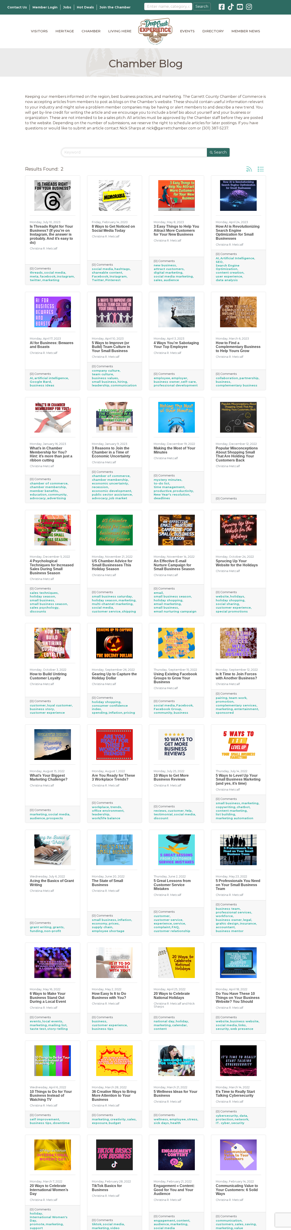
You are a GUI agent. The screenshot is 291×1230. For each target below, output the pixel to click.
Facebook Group (167, 709)
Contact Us (17, 7)
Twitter (98, 280)
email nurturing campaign (175, 611)
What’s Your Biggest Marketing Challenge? (49, 777)
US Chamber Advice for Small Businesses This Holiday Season (112, 565)
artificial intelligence (51, 378)
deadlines (162, 498)
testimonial (163, 814)
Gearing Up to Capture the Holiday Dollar (114, 676)
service (179, 923)
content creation (229, 272)
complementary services (236, 705)
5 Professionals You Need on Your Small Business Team (238, 885)
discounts (38, 611)
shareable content (107, 272)
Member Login (45, 7)
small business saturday (112, 596)
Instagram (118, 276)
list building (225, 814)
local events (52, 1021)
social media (54, 272)
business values (105, 378)
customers (224, 1224)
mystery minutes (167, 479)
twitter (35, 280)
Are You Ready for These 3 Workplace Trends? (113, 777)
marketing (50, 280)
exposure (99, 1123)
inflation (115, 712)
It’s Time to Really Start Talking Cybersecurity (235, 1094)
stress (192, 1119)
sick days (161, 1123)
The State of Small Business (107, 883)
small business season (48, 604)
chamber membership (48, 487)
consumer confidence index (110, 707)
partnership (248, 378)
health (175, 1123)
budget (115, 1123)
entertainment (246, 709)
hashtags (122, 269)
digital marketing (168, 272)
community (57, 494)
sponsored (225, 712)
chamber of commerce (49, 483)
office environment (107, 810)
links (242, 1025)
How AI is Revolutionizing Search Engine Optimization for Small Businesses (238, 232)
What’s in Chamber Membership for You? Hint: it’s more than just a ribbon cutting (51, 454)
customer (38, 705)
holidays (237, 596)
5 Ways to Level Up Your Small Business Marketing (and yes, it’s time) (238, 779)
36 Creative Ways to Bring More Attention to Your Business (114, 1095)
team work (237, 698)
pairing (221, 698)
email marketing (167, 604)
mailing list (57, 1025)
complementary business (236, 385)
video (115, 1228)
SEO (219, 262)
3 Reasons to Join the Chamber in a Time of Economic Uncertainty (111, 452)
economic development (111, 491)
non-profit (52, 931)
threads (36, 272)
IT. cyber (223, 1123)
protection (224, 1119)
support (36, 1228)
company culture (106, 370)
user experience (229, 276)
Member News (245, 31)
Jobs (67, 7)
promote (37, 1224)
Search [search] (220, 152)
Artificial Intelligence (237, 258)
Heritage (64, 31)
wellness (161, 1119)
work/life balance (106, 818)
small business (104, 381)
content (160, 1029)
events (35, 1021)
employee (162, 378)
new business (165, 265)
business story (42, 709)
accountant (225, 927)
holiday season (42, 596)
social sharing (227, 604)
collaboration (227, 378)
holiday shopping (168, 600)
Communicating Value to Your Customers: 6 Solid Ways (237, 1190)
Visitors (39, 31)
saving (250, 1224)
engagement (164, 1220)
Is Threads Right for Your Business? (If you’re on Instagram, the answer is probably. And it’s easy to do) (51, 234)
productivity (183, 491)
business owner (167, 381)
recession (100, 487)
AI (217, 258)
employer (179, 378)
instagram (65, 276)
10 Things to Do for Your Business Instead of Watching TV (51, 1095)
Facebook (100, 276)
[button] (249, 169)
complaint (162, 927)
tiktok (96, 1224)
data (243, 1115)
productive (163, 491)
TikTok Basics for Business (107, 1188)
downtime (61, 1123)
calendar (179, 1025)
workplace (100, 807)
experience (163, 923)
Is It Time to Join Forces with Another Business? (236, 676)
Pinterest (112, 280)
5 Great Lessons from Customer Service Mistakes (172, 885)
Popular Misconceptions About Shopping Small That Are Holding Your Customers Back (237, 454)
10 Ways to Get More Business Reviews (171, 777)
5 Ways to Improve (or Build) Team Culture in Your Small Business (111, 347)
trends (115, 807)
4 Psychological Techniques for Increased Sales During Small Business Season (52, 567)
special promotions (232, 611)
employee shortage (108, 931)
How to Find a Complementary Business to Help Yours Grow (238, 347)
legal (247, 920)
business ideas (42, 385)
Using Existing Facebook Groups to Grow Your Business (175, 678)
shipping (129, 611)
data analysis (227, 280)
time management (169, 487)
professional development (176, 385)
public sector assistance (112, 494)
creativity (118, 1119)
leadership (100, 385)
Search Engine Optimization (227, 267)
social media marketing (173, 276)
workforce (224, 916)
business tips (102, 1029)
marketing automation (234, 818)
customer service (106, 611)
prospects (54, 818)
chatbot (243, 807)
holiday (182, 1021)
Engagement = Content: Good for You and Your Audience (174, 1190)
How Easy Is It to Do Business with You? (109, 996)
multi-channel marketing (112, 604)
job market (118, 498)
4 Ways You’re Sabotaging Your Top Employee (176, 345)
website (222, 596)
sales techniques (44, 593)
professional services (233, 912)
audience (171, 280)
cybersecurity (227, 1115)
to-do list (161, 483)
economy (99, 923)
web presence (241, 1029)
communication (124, 385)
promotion (224, 701)
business (223, 381)
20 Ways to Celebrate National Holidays (172, 996)
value (238, 1228)
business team (228, 908)
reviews (160, 810)
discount (161, 818)
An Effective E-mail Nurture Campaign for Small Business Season (174, 565)
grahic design (227, 923)
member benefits (44, 491)
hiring (122, 381)
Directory (213, 31)
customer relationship (172, 931)
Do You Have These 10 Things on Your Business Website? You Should (238, 997)
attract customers (169, 269)
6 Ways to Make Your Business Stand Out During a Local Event (48, 997)
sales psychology (44, 607)
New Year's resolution (171, 494)
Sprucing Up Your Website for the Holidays (237, 563)
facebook (47, 276)
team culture (102, 374)
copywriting (225, 807)
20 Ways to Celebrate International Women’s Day (49, 1190)
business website (244, 1021)
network (241, 1119)
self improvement (44, 1119)
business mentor (229, 931)
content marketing (231, 810)
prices (114, 923)
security (222, 1029)
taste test (38, 1029)
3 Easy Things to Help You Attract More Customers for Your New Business (176, 230)
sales (158, 280)
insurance (248, 923)
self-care (188, 381)
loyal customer (59, 705)
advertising (56, 498)
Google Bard (40, 381)
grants (58, 927)
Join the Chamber (115, 7)
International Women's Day (49, 1218)
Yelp (188, 810)
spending (99, 712)
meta (34, 276)
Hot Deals (85, 7)
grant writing (40, 927)
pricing (129, 712)
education (38, 494)
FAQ (175, 927)
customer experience (233, 607)
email (158, 593)
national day (164, 1021)
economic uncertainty (110, 483)
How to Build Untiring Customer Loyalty (48, 676)
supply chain (102, 927)
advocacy (38, 498)
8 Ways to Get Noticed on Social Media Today (113, 228)
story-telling (57, 1029)
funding (36, 931)
